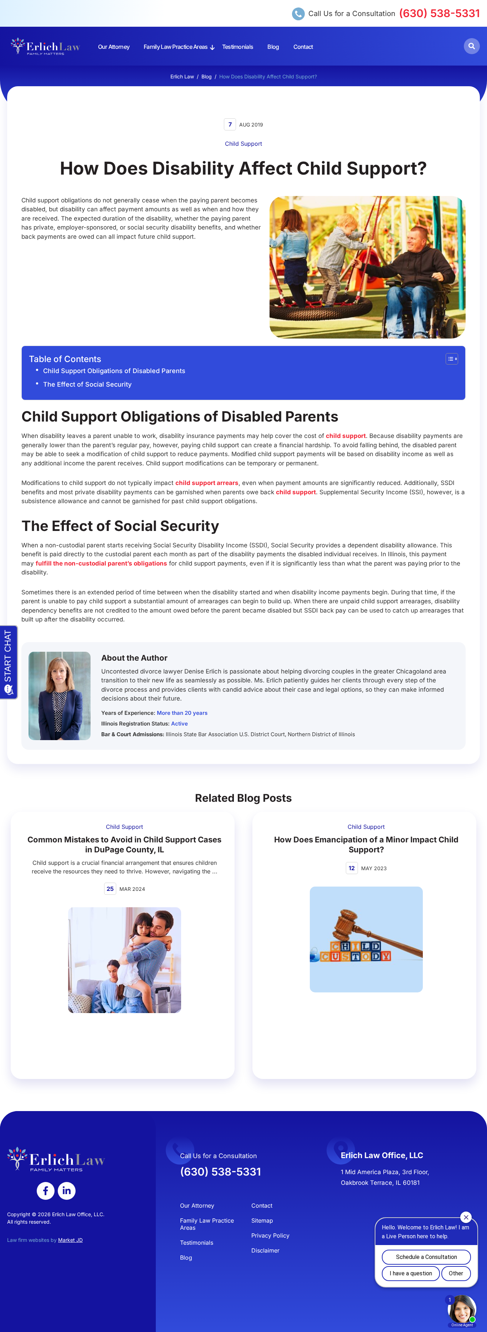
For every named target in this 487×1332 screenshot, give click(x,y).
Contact (303, 46)
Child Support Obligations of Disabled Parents (114, 371)
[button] (472, 46)
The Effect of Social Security (87, 384)
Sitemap (262, 1220)
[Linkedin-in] (67, 1191)
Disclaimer (265, 1250)
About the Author (134, 657)
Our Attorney (114, 46)
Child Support (243, 143)
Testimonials (237, 46)
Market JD (70, 1240)
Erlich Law (182, 76)
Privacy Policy (270, 1235)
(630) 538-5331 (439, 13)
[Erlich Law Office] (45, 46)
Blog (273, 46)
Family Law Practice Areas (176, 46)
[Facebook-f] (46, 1191)
